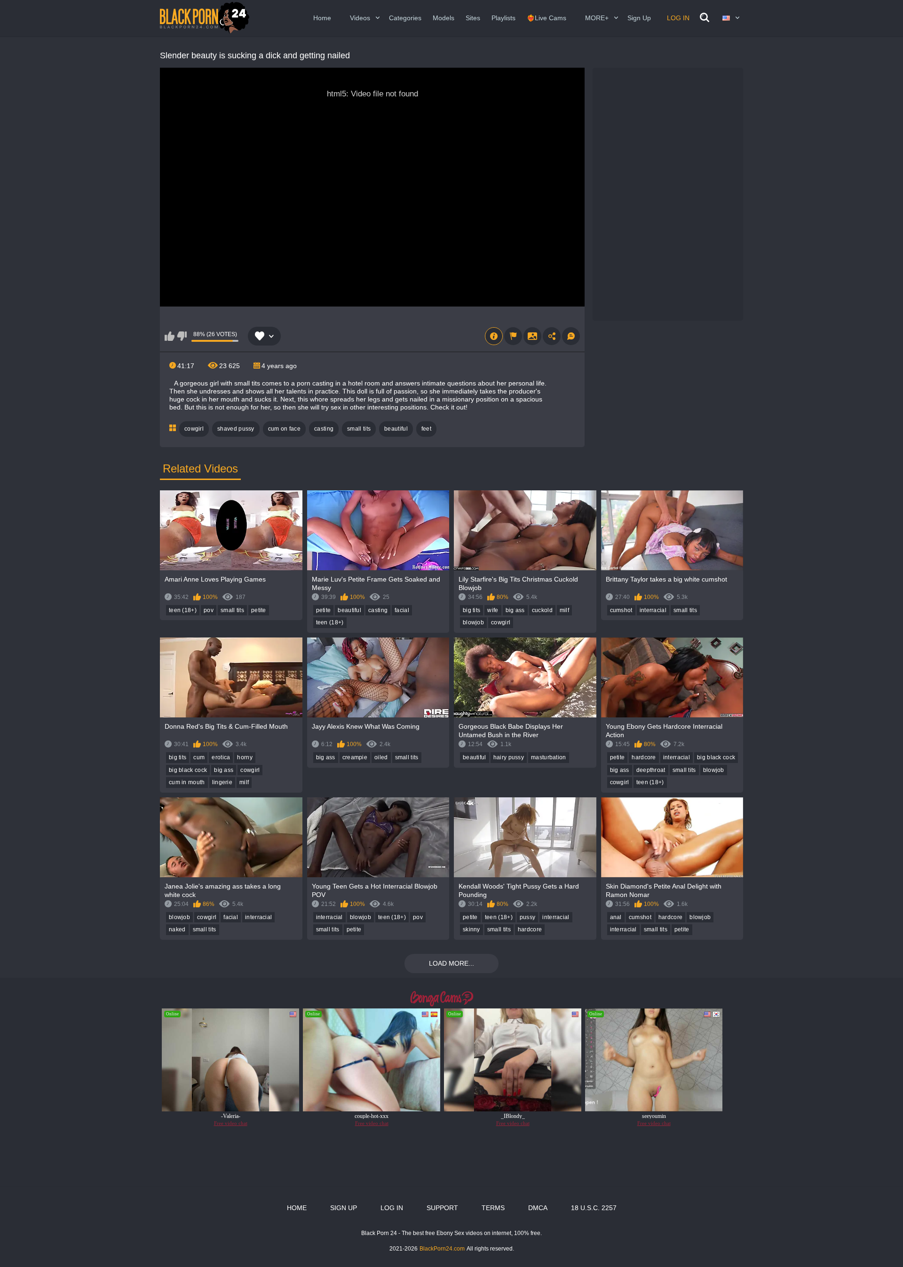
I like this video (169, 336)
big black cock (188, 770)
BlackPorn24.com (442, 1248)
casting (323, 428)
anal (616, 917)
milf (564, 610)
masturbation (548, 757)
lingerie (222, 782)
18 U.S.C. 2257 (594, 1208)
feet (426, 428)
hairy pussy (508, 757)
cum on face (284, 428)
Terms (493, 1208)
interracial (653, 610)
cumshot (621, 610)
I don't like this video (182, 336)
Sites (473, 18)
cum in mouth (187, 782)
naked (177, 929)
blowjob (473, 622)
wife (492, 610)
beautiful (396, 428)
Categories (405, 18)
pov (209, 610)
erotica (221, 757)
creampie (354, 757)
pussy (528, 917)
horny (245, 757)
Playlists (503, 18)
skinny (471, 929)
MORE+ (597, 18)
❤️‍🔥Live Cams (546, 18)
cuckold (542, 610)
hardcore (644, 757)
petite (258, 610)
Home (322, 18)
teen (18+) (183, 610)
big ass (515, 610)
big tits (471, 610)
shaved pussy (235, 428)
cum (199, 757)
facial (402, 610)
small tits (359, 428)
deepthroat (650, 770)
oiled (381, 757)
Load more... (451, 963)
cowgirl (194, 428)
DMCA (537, 1208)
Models (443, 18)
